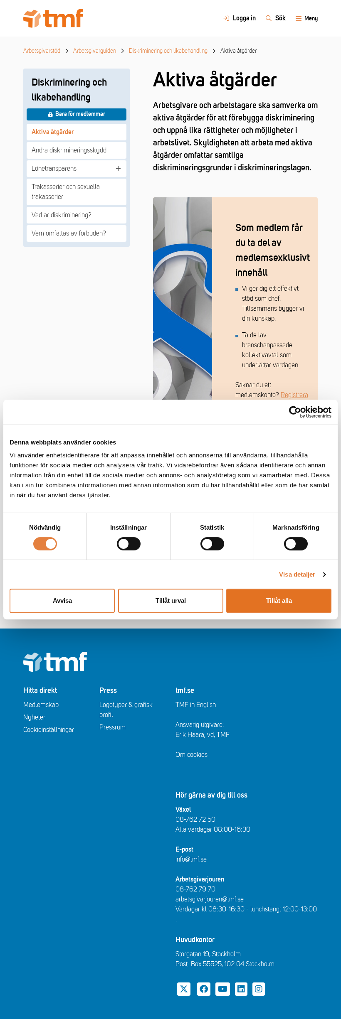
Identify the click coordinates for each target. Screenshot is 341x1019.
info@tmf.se (191, 859)
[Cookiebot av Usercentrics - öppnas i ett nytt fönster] (295, 412)
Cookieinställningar (48, 730)
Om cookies (191, 755)
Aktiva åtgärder (53, 132)
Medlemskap (41, 705)
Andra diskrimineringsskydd (69, 150)
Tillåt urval (171, 600)
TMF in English (195, 705)
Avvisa (62, 600)
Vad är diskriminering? (61, 215)
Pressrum (112, 727)
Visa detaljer (297, 574)
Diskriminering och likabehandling (168, 51)
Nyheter (34, 717)
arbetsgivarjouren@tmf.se (209, 899)
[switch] (129, 543)
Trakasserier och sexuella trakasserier (66, 192)
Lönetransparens (54, 168)
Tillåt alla (279, 600)
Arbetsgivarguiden (94, 51)
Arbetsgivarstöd (41, 51)
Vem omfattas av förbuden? (69, 233)
